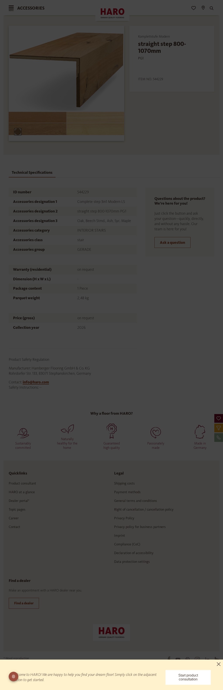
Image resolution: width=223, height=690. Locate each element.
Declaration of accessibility (134, 553)
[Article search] (211, 8)
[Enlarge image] (18, 132)
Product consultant (22, 483)
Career (14, 518)
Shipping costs (124, 483)
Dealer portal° (19, 501)
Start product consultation (188, 677)
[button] (218, 418)
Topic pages (17, 509)
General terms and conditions (135, 501)
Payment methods (127, 492)
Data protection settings (132, 562)
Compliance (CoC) (127, 544)
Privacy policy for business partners (140, 527)
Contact (14, 527)
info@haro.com (36, 382)
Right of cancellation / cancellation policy (144, 509)
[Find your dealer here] (202, 8)
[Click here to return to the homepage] (111, 632)
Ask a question (172, 242)
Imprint (119, 535)
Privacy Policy (124, 518)
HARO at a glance (22, 492)
